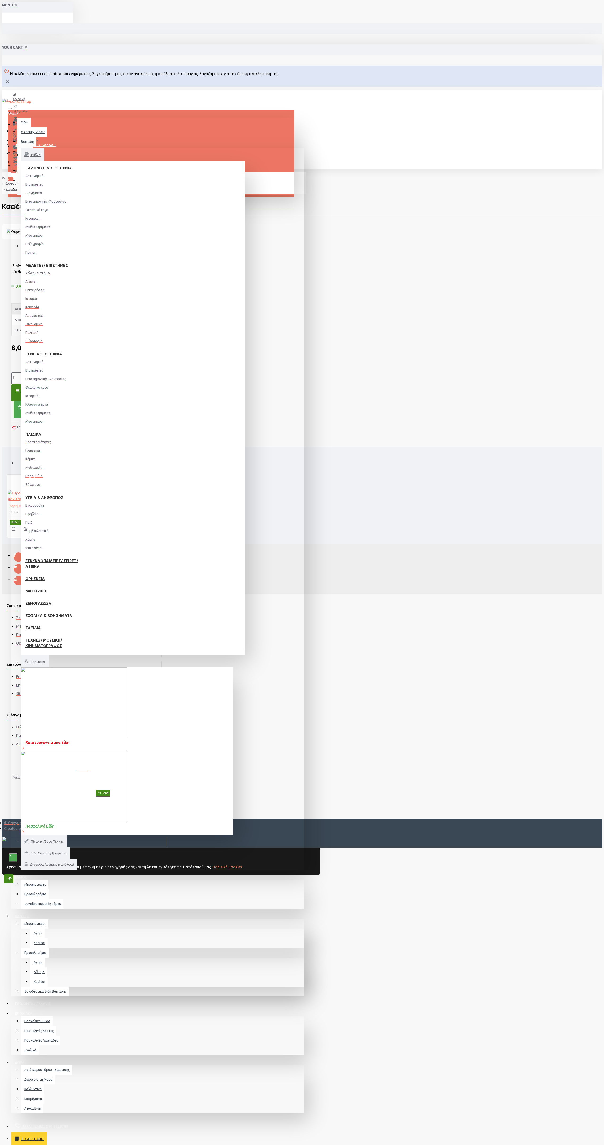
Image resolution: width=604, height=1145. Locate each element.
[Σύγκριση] (28, 530)
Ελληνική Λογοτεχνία (48, 168)
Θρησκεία (35, 579)
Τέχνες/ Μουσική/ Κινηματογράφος (43, 643)
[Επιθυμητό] (16, 530)
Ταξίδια (33, 628)
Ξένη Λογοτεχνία (43, 354)
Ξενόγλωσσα (38, 603)
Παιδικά (33, 434)
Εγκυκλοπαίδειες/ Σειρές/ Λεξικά (51, 564)
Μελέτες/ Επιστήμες (46, 265)
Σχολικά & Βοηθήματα (48, 615)
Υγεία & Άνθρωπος (44, 497)
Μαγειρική (35, 591)
